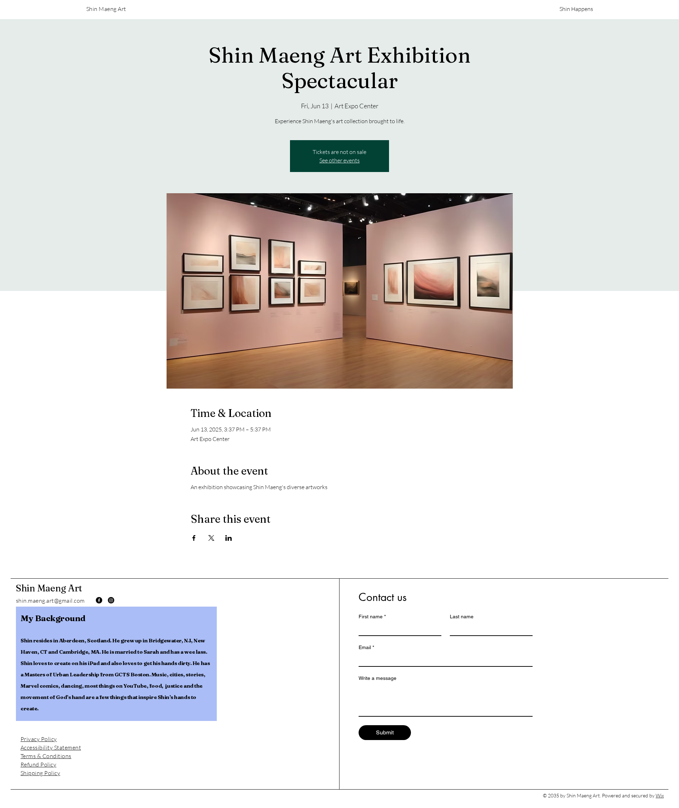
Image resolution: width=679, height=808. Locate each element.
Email (366, 647)
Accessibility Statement (51, 747)
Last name (462, 616)
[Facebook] (99, 600)
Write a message (377, 678)
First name (372, 616)
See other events (339, 160)
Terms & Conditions (46, 756)
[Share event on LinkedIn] (228, 538)
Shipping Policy (40, 773)
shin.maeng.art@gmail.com (50, 600)
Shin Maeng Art (49, 588)
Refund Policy (38, 764)
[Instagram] (111, 600)
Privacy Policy (39, 739)
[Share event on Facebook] (194, 538)
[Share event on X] (211, 538)
